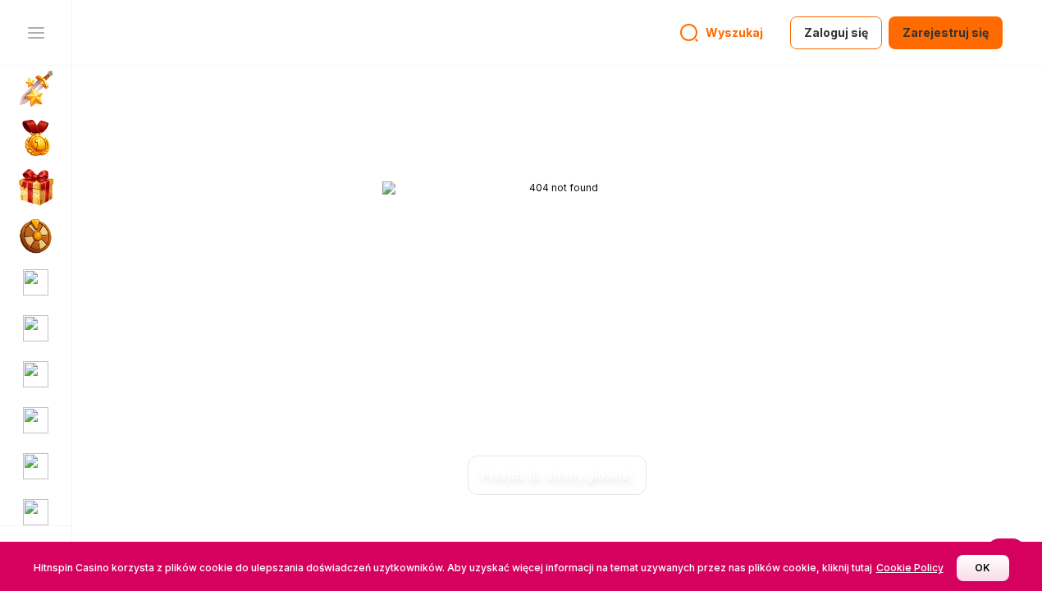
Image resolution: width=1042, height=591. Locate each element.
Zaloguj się (836, 32)
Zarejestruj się (946, 32)
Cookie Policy (910, 567)
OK (982, 567)
